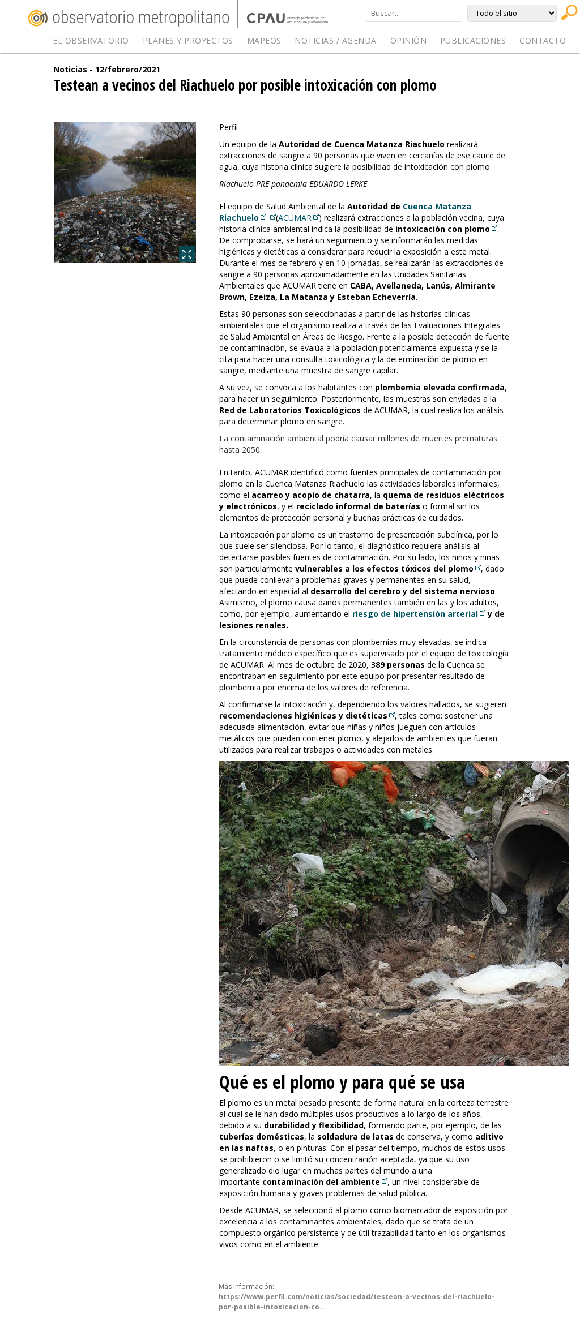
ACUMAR (295, 217)
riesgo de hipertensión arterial (415, 613)
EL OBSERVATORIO (91, 40)
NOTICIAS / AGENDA (336, 40)
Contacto (542, 40)
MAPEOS (264, 40)
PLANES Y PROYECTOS (188, 40)
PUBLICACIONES (473, 40)
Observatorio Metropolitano (128, 18)
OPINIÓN (408, 40)
